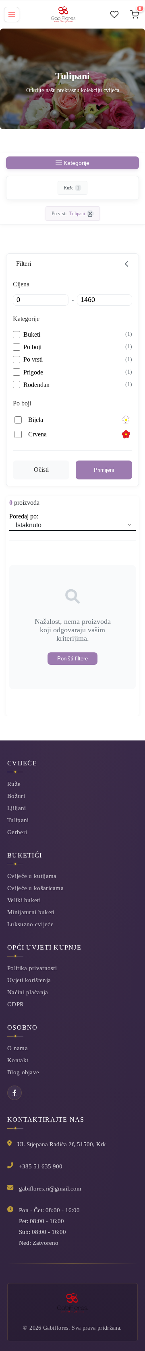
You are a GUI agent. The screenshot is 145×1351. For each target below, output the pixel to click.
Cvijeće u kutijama (31, 875)
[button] (72, 264)
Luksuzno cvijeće (30, 924)
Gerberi (17, 832)
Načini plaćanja (27, 992)
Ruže (71, 188)
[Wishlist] (114, 14)
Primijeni (104, 470)
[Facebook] (14, 1093)
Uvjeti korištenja (29, 980)
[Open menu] (11, 14)
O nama (17, 1048)
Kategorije (76, 163)
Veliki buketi (24, 900)
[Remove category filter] (90, 213)
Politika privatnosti (32, 967)
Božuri (16, 795)
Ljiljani (16, 807)
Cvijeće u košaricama (35, 887)
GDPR (15, 1004)
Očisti (41, 469)
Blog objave (23, 1072)
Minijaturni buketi (30, 912)
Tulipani (18, 819)
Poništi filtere (72, 659)
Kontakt (17, 1060)
